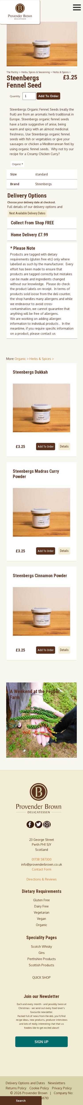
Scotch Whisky (41, 946)
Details (64, 446)
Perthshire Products (41, 959)
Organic (17, 164)
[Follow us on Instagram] (46, 824)
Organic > (22, 359)
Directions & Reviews (42, 879)
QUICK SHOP (41, 977)
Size (13, 174)
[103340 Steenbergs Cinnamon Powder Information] (41, 611)
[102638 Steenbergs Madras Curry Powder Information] (41, 512)
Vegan (41, 919)
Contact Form (41, 869)
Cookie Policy (39, 1088)
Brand (14, 184)
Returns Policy (16, 1088)
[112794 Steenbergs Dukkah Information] (41, 408)
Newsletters (56, 1083)
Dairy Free (41, 906)
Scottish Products (41, 965)
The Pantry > (14, 72)
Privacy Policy (62, 1088)
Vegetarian (41, 912)
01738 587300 (42, 859)
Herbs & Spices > (62, 72)
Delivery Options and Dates (25, 1083)
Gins (42, 953)
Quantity (15, 96)
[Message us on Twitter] (38, 824)
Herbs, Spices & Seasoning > (37, 72)
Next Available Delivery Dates (27, 213)
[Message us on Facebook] (30, 824)
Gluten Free (41, 900)
